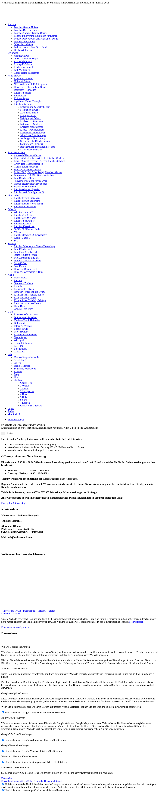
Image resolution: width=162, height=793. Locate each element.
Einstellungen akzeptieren (14, 781)
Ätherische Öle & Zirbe (25, 314)
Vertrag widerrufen (67, 610)
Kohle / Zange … (22, 237)
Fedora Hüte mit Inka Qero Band (30, 47)
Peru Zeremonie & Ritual (26, 257)
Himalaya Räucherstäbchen (27, 169)
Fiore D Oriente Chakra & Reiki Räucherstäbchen (39, 158)
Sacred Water (20, 263)
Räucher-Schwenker (24, 220)
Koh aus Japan (21, 98)
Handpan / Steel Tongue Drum (29, 291)
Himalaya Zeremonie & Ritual (29, 272)
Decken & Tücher (23, 50)
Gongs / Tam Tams (23, 309)
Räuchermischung (23, 104)
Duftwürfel (19, 323)
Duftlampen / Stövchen (25, 317)
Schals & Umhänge (23, 44)
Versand (41, 610)
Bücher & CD (21, 328)
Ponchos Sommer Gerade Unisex (30, 33)
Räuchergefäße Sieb (24, 215)
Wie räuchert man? (23, 212)
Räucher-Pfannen (22, 223)
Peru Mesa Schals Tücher (26, 252)
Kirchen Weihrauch (23, 67)
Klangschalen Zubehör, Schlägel (30, 300)
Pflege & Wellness (23, 326)
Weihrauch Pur (21, 55)
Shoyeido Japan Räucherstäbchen (30, 181)
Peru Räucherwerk (23, 249)
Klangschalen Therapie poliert (29, 294)
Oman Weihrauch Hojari (26, 58)
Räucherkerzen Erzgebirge (27, 198)
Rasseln (18, 280)
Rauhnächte (20, 95)
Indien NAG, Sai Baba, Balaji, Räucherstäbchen (38, 172)
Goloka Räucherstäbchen (26, 166)
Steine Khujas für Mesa (25, 254)
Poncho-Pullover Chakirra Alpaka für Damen (36, 38)
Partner (51, 610)
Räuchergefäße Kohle (25, 218)
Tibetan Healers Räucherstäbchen (30, 183)
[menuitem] (84, 37)
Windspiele (19, 340)
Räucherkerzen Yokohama (27, 200)
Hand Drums (20, 306)
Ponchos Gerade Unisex (26, 27)
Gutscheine (19, 351)
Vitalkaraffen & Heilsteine (27, 320)
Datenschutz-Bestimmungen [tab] (15, 767)
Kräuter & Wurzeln (23, 78)
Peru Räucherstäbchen (25, 178)
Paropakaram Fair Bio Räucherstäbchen (34, 175)
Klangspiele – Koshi (24, 289)
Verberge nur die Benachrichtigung (44, 781)
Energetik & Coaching (13, 503)
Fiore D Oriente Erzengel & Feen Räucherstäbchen (39, 161)
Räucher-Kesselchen (24, 226)
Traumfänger (20, 337)
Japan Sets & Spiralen (25, 186)
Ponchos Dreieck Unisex (26, 30)
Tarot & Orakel (21, 331)
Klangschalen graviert (25, 297)
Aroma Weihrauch (23, 61)
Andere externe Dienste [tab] (13, 718)
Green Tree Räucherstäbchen (28, 163)
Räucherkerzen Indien (25, 206)
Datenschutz (29, 610)
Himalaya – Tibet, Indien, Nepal (30, 87)
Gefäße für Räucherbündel (27, 229)
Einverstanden (8, 627)
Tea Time (18, 346)
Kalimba (18, 286)
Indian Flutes (20, 277)
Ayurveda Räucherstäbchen (27, 155)
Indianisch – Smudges (25, 89)
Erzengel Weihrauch (24, 64)
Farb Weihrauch (22, 70)
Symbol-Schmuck (23, 343)
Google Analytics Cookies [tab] (14, 693)
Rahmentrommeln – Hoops (27, 303)
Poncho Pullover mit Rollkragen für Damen (35, 35)
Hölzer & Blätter (22, 81)
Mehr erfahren (136, 621)
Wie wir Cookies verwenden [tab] (15, 646)
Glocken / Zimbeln (23, 283)
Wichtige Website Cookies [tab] (14, 668)
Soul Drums (20, 266)
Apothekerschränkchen (25, 334)
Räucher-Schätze (22, 92)
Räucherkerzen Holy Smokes (28, 203)
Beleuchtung (20, 348)
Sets (16, 240)
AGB (19, 610)
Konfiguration (23, 627)
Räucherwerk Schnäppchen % (29, 192)
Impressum (8, 610)
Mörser (17, 232)
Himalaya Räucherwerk (26, 269)
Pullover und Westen (24, 41)
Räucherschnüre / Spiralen (27, 189)
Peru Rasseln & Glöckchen (27, 260)
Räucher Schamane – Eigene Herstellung (34, 246)
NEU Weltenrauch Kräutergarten (30, 84)
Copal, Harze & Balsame (26, 72)
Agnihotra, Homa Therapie (27, 101)
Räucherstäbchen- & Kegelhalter (30, 235)
